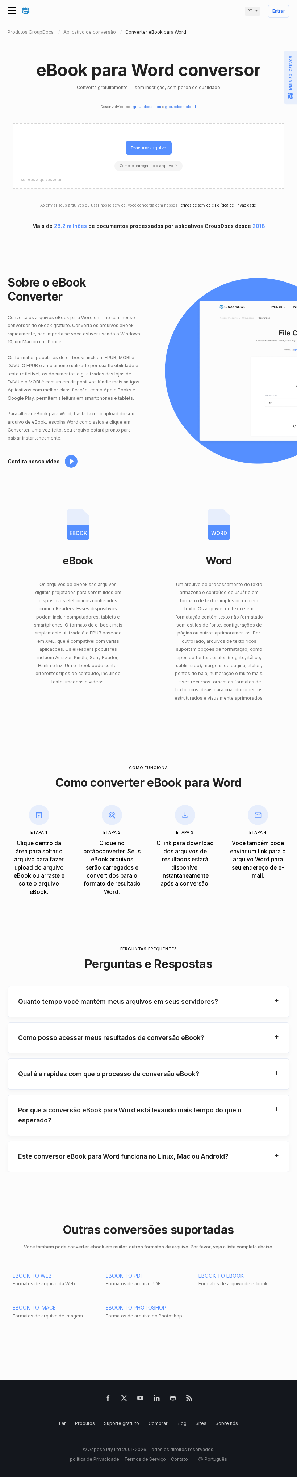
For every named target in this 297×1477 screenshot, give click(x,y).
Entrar (278, 11)
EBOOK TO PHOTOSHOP (136, 1307)
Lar (62, 1423)
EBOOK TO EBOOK (221, 1276)
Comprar (158, 1423)
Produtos (85, 1423)
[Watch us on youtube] (140, 1399)
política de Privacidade (94, 1459)
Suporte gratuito (121, 1423)
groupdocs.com (147, 107)
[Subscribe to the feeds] (189, 1399)
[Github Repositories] (173, 1399)
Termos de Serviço (145, 1459)
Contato (179, 1459)
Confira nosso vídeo (34, 461)
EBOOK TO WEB (32, 1276)
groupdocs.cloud (180, 107)
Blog (182, 1423)
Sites (201, 1423)
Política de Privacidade (235, 205)
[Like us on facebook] (108, 1399)
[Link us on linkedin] (157, 1399)
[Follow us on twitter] (124, 1399)
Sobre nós (227, 1423)
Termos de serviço (195, 205)
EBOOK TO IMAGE (34, 1307)
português (216, 1459)
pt (249, 11)
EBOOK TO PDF (124, 1276)
